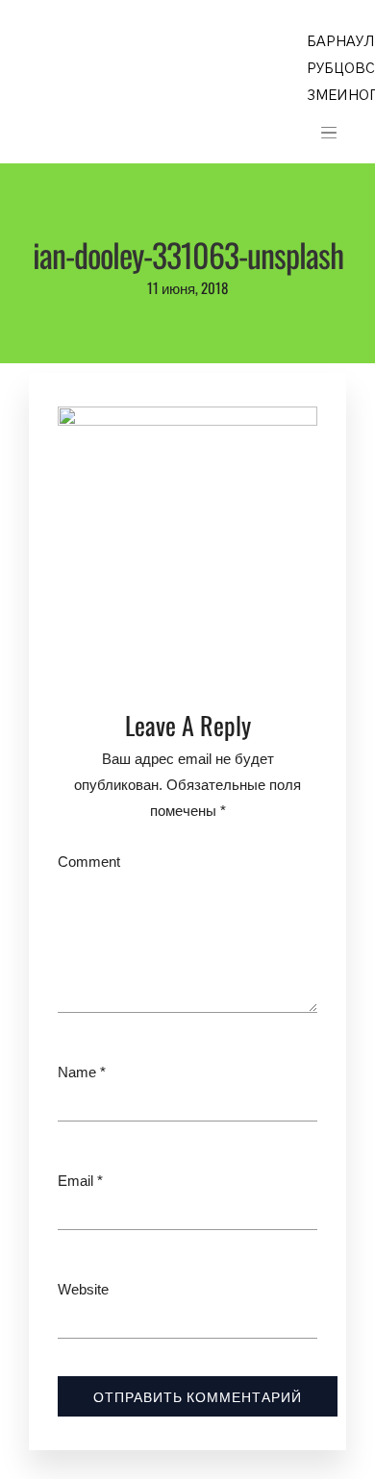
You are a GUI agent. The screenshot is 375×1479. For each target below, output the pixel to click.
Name (77, 1072)
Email (75, 1180)
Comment (89, 861)
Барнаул (341, 42)
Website (83, 1289)
